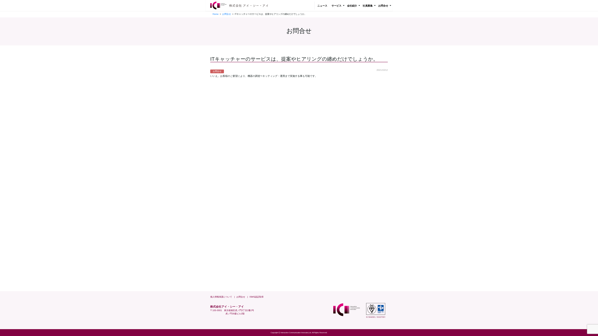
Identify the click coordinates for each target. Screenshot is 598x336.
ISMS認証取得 (256, 297)
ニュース (322, 5)
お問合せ (240, 297)
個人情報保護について (221, 297)
